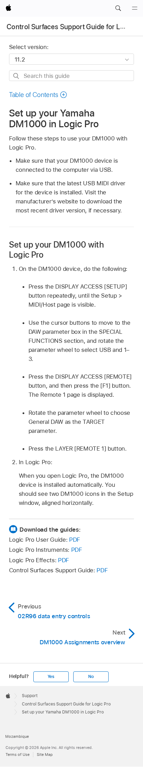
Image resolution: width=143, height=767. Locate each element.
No (91, 676)
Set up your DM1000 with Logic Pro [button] (56, 250)
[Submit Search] (16, 76)
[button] (118, 8)
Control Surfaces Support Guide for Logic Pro (66, 704)
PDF (74, 539)
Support (29, 695)
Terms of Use (18, 754)
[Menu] (134, 8)
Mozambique (17, 736)
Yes (51, 676)
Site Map (45, 754)
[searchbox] (71, 75)
